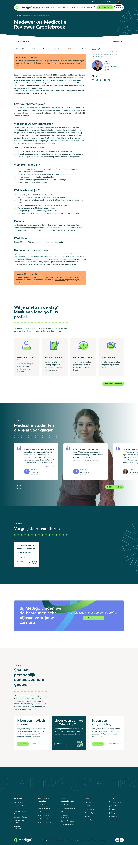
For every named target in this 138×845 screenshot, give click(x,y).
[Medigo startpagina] (23, 7)
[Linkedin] (101, 80)
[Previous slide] (16, 487)
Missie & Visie (89, 806)
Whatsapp (112, 2)
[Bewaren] (29, 562)
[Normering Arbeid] (122, 840)
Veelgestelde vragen (44, 822)
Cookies (82, 840)
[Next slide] (22, 487)
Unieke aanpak (89, 809)
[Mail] (109, 80)
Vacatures (19, 15)
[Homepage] (14, 15)
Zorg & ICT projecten (68, 821)
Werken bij (88, 820)
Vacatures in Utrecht (20, 817)
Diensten (64, 812)
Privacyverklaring (73, 840)
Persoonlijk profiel (43, 815)
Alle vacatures (18, 802)
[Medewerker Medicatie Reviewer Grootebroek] (34, 562)
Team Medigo (89, 813)
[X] (97, 80)
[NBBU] (117, 840)
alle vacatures (60, 63)
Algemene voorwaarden (59, 840)
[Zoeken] (94, 7)
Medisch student (43, 805)
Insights (87, 816)
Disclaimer (102, 840)
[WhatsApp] (93, 80)
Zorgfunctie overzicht (44, 808)
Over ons (88, 802)
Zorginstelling (65, 805)
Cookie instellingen (92, 840)
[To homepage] (23, 840)
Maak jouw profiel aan (45, 819)
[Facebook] (105, 80)
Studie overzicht (43, 812)
